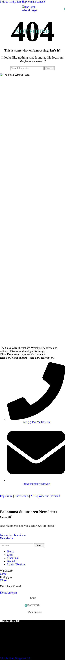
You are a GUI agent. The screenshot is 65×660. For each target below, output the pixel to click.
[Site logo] (32, 10)
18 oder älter (7, 658)
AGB (33, 496)
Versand (55, 496)
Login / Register (16, 564)
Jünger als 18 (22, 658)
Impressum (6, 496)
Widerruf (44, 496)
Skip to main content (33, 1)
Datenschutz (21, 496)
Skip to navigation (10, 1)
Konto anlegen (8, 592)
